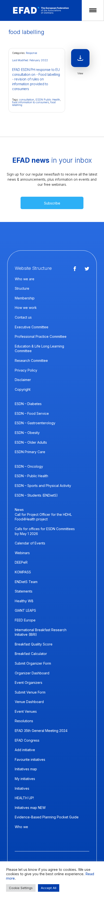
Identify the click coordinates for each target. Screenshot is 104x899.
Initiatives (22, 788)
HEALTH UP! (24, 798)
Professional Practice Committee (41, 336)
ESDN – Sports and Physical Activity (43, 485)
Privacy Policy (26, 370)
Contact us (23, 317)
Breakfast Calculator (31, 654)
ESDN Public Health (48, 99)
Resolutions (24, 721)
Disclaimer (23, 380)
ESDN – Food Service (32, 413)
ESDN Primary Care (30, 452)
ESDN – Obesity (27, 433)
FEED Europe (25, 620)
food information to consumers (30, 102)
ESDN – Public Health (31, 476)
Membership (25, 298)
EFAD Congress (27, 740)
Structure (22, 288)
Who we (21, 827)
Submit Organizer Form (33, 663)
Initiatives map (26, 769)
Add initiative (25, 750)
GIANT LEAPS (25, 610)
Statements (23, 591)
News (19, 510)
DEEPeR (21, 562)
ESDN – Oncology (29, 466)
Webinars (22, 553)
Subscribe (52, 203)
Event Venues (26, 711)
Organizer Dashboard (32, 673)
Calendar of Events (30, 543)
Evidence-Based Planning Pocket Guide (47, 817)
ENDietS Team (26, 582)
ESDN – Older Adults (31, 442)
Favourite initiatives (30, 759)
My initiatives (25, 779)
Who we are (24, 279)
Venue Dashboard (29, 702)
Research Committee (31, 360)
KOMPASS (23, 572)
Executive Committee (31, 327)
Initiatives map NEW (30, 808)
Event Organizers (28, 682)
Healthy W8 (24, 601)
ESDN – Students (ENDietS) (36, 495)
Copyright (22, 389)
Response (31, 53)
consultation (26, 99)
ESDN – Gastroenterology (35, 423)
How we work (26, 307)
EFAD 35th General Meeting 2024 (41, 731)
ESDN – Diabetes (28, 404)
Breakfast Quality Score (33, 644)
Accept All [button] (48, 888)
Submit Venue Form (30, 692)
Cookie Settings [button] (21, 888)
